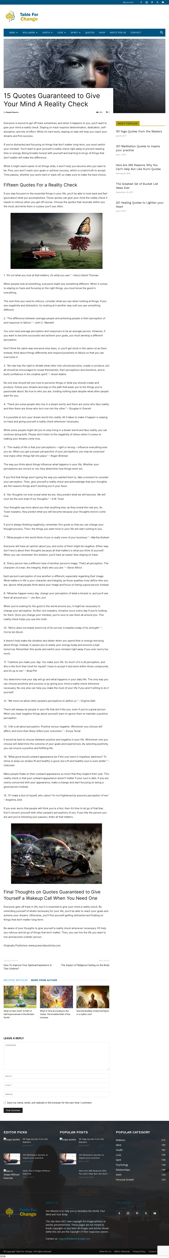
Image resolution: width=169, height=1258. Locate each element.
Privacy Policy (139, 1251)
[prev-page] (53, 1024)
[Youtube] (162, 2)
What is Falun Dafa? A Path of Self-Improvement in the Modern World (19, 1014)
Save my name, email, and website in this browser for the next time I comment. (49, 1102)
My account (128, 2)
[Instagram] (146, 2)
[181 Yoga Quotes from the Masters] (12, 1142)
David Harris (12, 112)
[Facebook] (141, 2)
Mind (12, 32)
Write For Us (118, 32)
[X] (157, 2)
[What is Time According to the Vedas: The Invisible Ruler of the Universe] (56, 997)
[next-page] (58, 1024)
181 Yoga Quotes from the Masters (139, 131)
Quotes (89, 32)
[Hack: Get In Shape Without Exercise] (12, 1174)
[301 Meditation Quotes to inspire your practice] (12, 1159)
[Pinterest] (152, 2)
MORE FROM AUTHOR (44, 980)
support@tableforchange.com (74, 1238)
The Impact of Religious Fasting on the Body (85, 965)
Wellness (29, 32)
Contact (136, 32)
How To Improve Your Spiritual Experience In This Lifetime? (28, 967)
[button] (161, 32)
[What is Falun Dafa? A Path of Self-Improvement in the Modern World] (20, 997)
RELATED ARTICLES (16, 980)
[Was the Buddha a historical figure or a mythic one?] (92, 997)
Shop (102, 32)
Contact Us (154, 1251)
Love (60, 32)
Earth (46, 32)
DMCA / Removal (122, 1251)
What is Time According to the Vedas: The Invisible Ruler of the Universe (55, 1014)
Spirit (74, 32)
